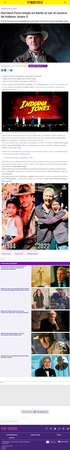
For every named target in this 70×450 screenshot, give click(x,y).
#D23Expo (8, 154)
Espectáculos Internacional (8, 8)
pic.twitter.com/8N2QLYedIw (21, 154)
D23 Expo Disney (32, 253)
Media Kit (3, 448)
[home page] (35, 2)
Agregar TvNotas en (36, 66)
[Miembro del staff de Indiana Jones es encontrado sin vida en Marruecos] (50, 343)
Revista (11, 438)
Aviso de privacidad (7, 446)
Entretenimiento (11, 435)
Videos (59, 435)
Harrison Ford (19, 253)
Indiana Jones (6, 253)
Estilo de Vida (35, 435)
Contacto (3, 447)
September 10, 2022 (26, 158)
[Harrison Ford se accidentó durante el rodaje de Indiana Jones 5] (50, 366)
